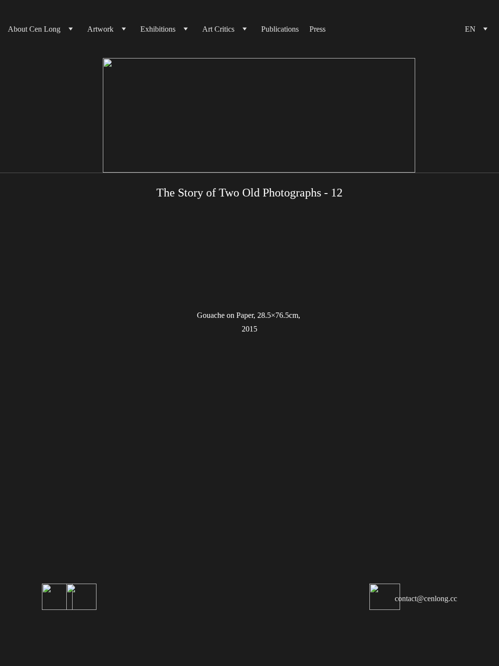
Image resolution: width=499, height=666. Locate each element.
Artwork (100, 29)
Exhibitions (157, 29)
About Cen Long (34, 29)
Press (317, 29)
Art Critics (218, 29)
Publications (280, 29)
